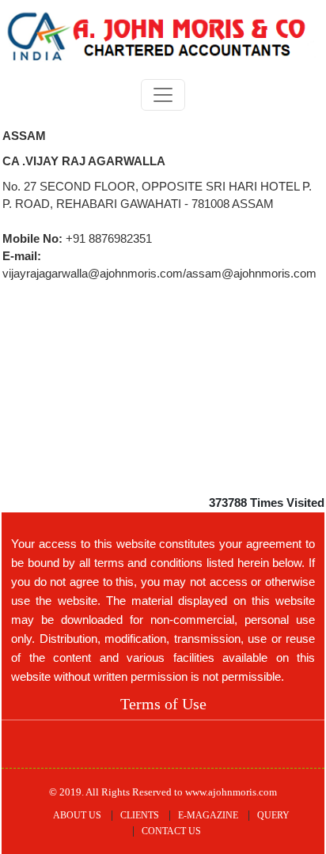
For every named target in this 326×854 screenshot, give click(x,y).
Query (273, 815)
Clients (139, 815)
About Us (77, 815)
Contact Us (171, 831)
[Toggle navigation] (163, 95)
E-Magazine (208, 815)
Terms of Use (163, 703)
